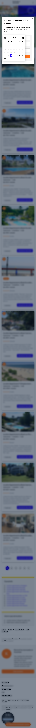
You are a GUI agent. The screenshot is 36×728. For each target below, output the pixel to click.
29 (19, 55)
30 (22, 55)
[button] (32, 19)
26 (11, 55)
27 (14, 55)
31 (5, 58)
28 (17, 55)
